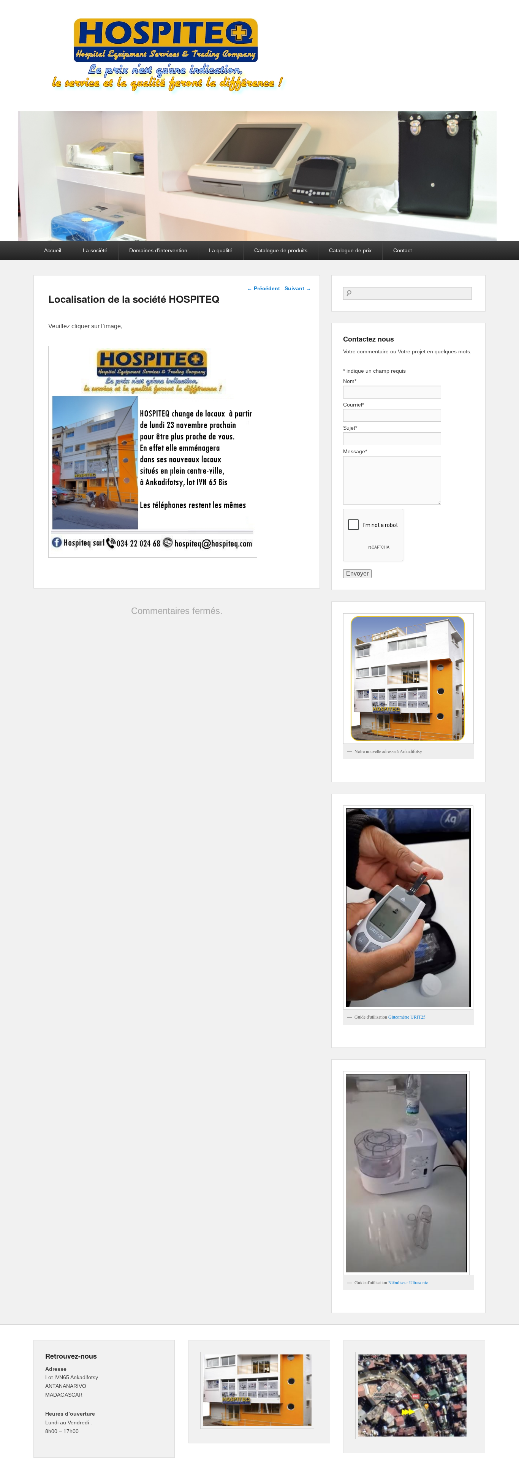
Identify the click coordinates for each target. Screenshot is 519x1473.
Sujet (350, 428)
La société (95, 250)
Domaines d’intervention (158, 250)
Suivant (298, 288)
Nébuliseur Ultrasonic (408, 1282)
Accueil (52, 250)
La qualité (221, 250)
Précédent (263, 288)
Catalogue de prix (350, 250)
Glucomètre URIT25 (407, 1017)
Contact (402, 250)
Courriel (353, 405)
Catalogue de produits (280, 250)
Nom (349, 381)
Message (355, 451)
